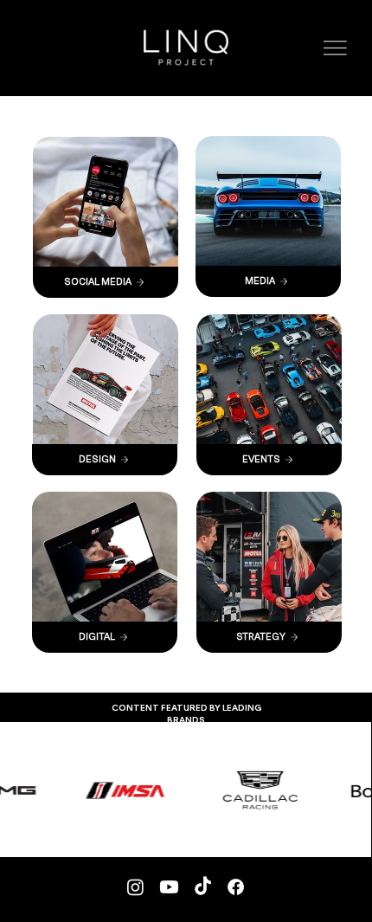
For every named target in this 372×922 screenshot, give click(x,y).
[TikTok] (203, 887)
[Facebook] (236, 887)
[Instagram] (135, 887)
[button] (335, 48)
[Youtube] (169, 887)
